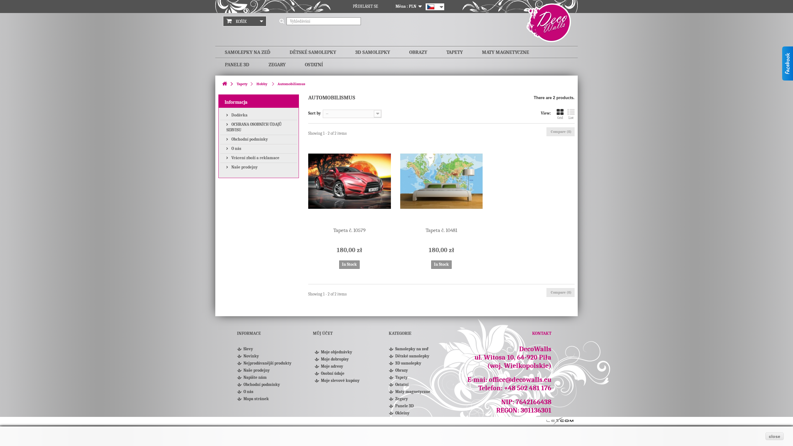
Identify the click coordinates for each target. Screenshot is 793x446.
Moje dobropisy (335, 359)
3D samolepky (372, 52)
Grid (560, 118)
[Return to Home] (224, 84)
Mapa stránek (256, 398)
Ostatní (314, 65)
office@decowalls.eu (520, 380)
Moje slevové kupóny (340, 380)
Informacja (236, 102)
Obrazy (418, 52)
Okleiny (402, 413)
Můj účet (323, 333)
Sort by (314, 113)
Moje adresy (332, 366)
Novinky (251, 356)
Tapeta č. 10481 (441, 230)
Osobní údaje (332, 373)
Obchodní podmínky (249, 139)
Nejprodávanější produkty (267, 363)
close (774, 436)
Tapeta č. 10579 (349, 230)
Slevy (248, 349)
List (571, 118)
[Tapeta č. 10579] (349, 181)
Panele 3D (237, 65)
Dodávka (239, 115)
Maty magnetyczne (505, 52)
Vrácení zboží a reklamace (254, 157)
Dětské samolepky (313, 52)
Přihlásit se (365, 6)
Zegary (277, 65)
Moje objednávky (336, 352)
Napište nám (255, 377)
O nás (235, 148)
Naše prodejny (244, 167)
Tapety (454, 52)
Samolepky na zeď (247, 52)
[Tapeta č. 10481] (441, 181)
